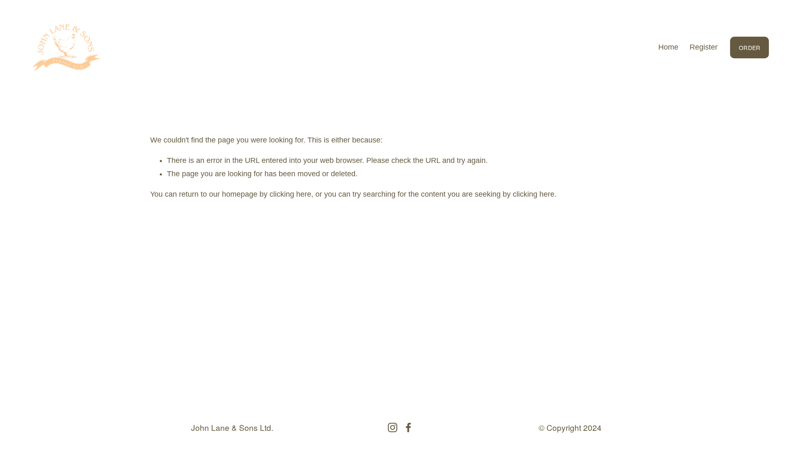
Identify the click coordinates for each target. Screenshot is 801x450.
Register (704, 47)
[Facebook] (408, 427)
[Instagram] (393, 427)
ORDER (749, 47)
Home (668, 47)
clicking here (290, 194)
